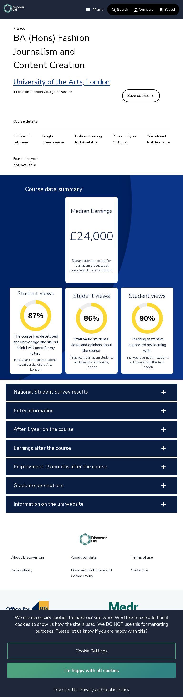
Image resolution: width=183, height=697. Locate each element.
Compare (146, 9)
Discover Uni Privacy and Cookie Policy (91, 690)
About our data (84, 557)
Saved (169, 9)
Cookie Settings (91, 651)
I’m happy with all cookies (91, 670)
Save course (138, 95)
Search (122, 9)
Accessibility (21, 570)
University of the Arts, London (61, 82)
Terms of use (142, 557)
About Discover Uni (27, 557)
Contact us (140, 570)
